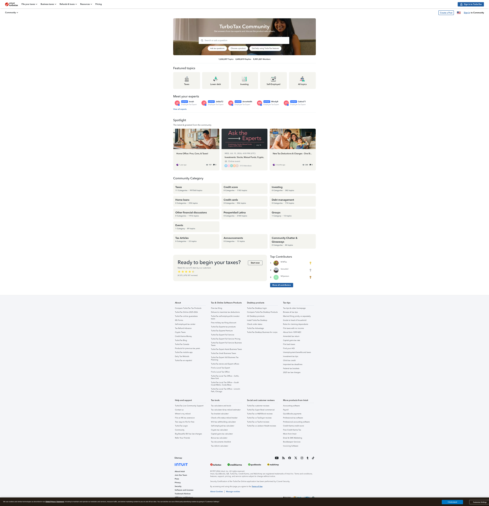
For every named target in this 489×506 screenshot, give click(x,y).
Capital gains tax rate (291, 340)
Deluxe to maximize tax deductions (225, 312)
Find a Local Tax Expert (220, 368)
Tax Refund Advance (183, 328)
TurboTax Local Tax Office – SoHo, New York (225, 377)
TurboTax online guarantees (186, 316)
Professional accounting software (296, 422)
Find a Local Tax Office (220, 372)
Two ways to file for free (184, 422)
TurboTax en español (183, 360)
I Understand (452, 502)
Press (177, 479)
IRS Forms (179, 320)
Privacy (178, 482)
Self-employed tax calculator (222, 426)
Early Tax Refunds (182, 356)
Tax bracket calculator (220, 414)
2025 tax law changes (291, 372)
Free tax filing (216, 308)
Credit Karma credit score (293, 426)
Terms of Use (257, 486)
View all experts (180, 109)
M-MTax (284, 262)
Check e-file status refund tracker (224, 418)
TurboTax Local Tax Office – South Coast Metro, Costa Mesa (225, 383)
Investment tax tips (290, 356)
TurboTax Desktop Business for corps (262, 332)
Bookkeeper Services (291, 442)
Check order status (254, 324)
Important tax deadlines (292, 364)
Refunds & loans (67, 4)
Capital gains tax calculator (222, 434)
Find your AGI (289, 348)
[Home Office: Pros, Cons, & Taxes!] (196, 149)
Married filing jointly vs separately (297, 316)
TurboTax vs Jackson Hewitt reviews (261, 426)
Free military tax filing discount (223, 323)
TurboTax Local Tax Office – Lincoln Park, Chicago (225, 390)
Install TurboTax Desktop (257, 320)
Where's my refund (183, 414)
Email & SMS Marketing (292, 438)
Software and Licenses (184, 490)
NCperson (285, 276)
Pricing (98, 4)
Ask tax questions (217, 48)
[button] (446, 12)
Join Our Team (181, 475)
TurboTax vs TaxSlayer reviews (259, 418)
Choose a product (238, 48)
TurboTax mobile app (184, 352)
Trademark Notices (183, 494)
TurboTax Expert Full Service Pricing (225, 339)
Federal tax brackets (291, 368)
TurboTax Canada (182, 344)
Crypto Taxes (180, 332)
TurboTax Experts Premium (222, 331)
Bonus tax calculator (219, 438)
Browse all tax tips (290, 312)
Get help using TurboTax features (265, 48)
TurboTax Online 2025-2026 (186, 312)
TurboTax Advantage (255, 328)
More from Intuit (289, 434)
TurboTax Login (181, 426)
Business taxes (47, 4)
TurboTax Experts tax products (223, 327)
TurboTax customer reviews (258, 406)
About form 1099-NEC (292, 332)
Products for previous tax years (187, 348)
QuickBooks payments (292, 414)
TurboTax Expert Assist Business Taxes (226, 349)
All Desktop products (255, 316)
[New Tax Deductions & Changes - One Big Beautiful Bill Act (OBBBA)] (293, 149)
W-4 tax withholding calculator (223, 422)
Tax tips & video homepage (294, 308)
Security (178, 486)
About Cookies (216, 491)
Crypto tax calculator (219, 430)
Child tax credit (289, 360)
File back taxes (289, 344)
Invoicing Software (290, 446)
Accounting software (291, 406)
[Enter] (201, 40)
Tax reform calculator (219, 446)
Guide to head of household (294, 320)
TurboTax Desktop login (257, 308)
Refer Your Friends (182, 438)
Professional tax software (293, 418)
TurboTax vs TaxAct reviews (258, 422)
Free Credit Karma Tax (292, 430)
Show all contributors (281, 285)
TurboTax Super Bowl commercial (261, 410)
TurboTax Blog (181, 340)
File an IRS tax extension (185, 418)
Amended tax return (291, 336)
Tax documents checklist (221, 442)
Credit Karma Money (183, 336)
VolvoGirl (284, 269)
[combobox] (244, 40)
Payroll (286, 410)
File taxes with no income (293, 328)
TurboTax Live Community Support (189, 406)
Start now (255, 263)
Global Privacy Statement (54, 502)
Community (10, 12)
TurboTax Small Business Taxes (223, 353)
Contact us (179, 410)
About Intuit (180, 471)
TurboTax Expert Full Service (222, 335)
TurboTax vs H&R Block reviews (260, 414)
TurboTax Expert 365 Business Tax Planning (225, 358)
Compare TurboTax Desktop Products (262, 312)
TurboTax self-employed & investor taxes (225, 317)
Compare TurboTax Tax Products (188, 308)
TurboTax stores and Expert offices (225, 364)
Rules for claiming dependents (295, 324)
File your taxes (28, 4)
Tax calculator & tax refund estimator (226, 410)
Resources (85, 4)
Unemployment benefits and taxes (297, 352)
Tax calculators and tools (221, 406)
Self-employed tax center (185, 324)
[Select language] (459, 12)
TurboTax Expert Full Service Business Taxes (226, 344)
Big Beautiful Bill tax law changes (188, 434)
